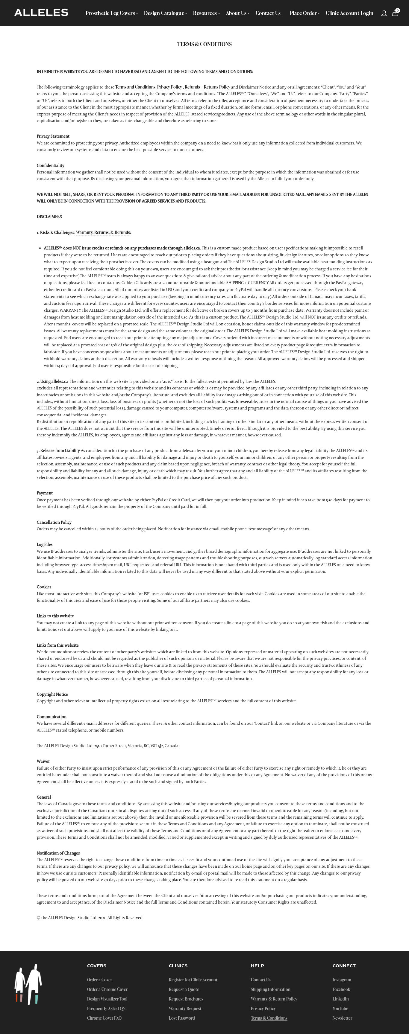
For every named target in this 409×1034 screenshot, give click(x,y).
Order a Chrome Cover (107, 989)
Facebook (341, 989)
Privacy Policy (169, 87)
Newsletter (342, 1018)
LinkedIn (341, 999)
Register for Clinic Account (193, 980)
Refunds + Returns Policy (207, 87)
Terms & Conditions (269, 1018)
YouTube (340, 1008)
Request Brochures (186, 999)
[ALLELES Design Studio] (41, 13)
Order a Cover (99, 980)
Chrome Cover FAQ (104, 1018)
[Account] (384, 13)
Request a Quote (184, 989)
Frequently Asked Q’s (106, 1008)
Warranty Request (185, 1008)
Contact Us (261, 980)
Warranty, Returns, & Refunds (103, 232)
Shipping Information (270, 989)
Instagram (342, 980)
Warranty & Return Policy (274, 999)
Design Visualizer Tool (107, 999)
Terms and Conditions (135, 87)
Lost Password (182, 1018)
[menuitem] (110, 13)
